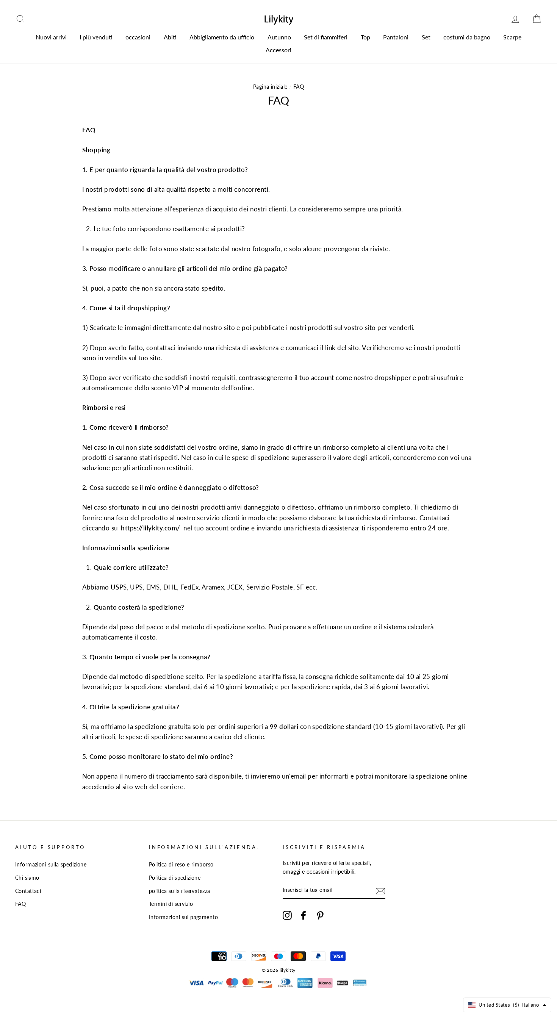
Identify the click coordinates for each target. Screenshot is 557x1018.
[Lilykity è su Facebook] (303, 915)
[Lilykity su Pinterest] (320, 915)
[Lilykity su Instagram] (287, 915)
